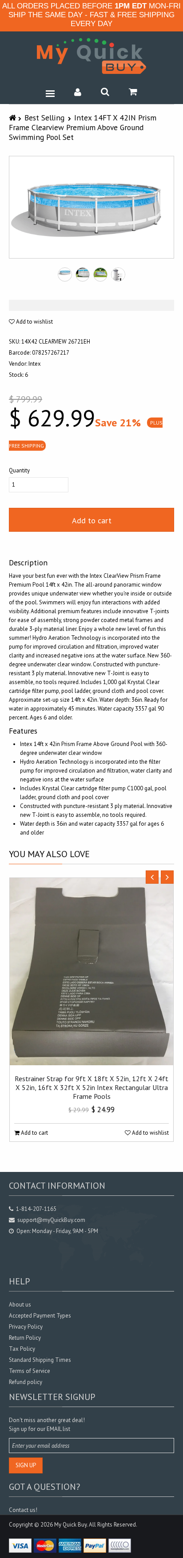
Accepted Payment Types (40, 1315)
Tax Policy (22, 1349)
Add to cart (91, 520)
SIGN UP (26, 1465)
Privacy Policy (26, 1326)
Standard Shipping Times (40, 1360)
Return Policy (25, 1338)
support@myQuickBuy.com (51, 1220)
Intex (34, 363)
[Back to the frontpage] (13, 117)
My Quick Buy (70, 1524)
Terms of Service (29, 1371)
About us (20, 1304)
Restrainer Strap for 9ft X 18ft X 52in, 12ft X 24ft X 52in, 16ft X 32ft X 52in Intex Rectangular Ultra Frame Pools (91, 1087)
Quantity (19, 470)
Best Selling (44, 117)
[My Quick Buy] (91, 56)
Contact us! (23, 1510)
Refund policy (25, 1382)
